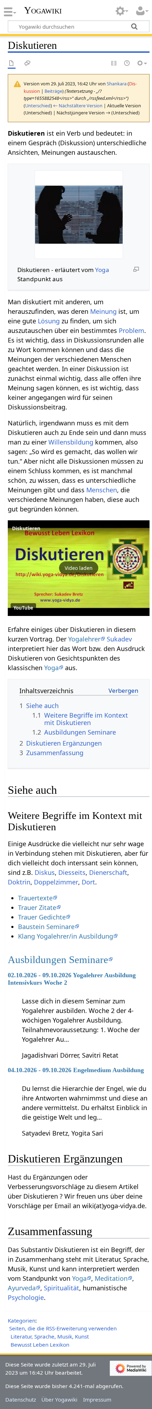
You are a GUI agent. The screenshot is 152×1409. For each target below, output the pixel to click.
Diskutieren (26, 528)
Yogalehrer (84, 639)
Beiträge (53, 91)
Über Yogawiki (59, 1399)
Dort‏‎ (88, 882)
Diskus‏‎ (45, 872)
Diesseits (72, 872)
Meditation (111, 1278)
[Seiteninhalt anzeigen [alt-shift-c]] (12, 64)
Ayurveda (22, 1288)
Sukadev (119, 639)
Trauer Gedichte (42, 917)
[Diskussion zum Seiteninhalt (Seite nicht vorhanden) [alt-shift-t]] (27, 64)
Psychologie (26, 1297)
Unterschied (38, 105)
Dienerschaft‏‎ (108, 872)
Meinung (103, 311)
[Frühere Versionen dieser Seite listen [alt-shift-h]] (127, 64)
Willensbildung (70, 442)
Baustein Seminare (46, 926)
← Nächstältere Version (78, 105)
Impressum (97, 1399)
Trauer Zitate (37, 907)
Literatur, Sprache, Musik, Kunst (50, 1336)
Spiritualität (61, 1288)
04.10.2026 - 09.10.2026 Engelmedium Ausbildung (76, 1070)
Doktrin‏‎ (19, 882)
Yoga (102, 270)
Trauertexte (35, 898)
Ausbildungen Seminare (58, 959)
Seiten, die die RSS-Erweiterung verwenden (63, 1328)
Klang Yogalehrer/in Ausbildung (65, 936)
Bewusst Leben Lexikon (40, 1344)
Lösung (49, 321)
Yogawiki (43, 10)
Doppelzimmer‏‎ (56, 882)
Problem (131, 330)
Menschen (101, 490)
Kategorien (21, 1320)
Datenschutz (20, 1399)
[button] (79, 568)
